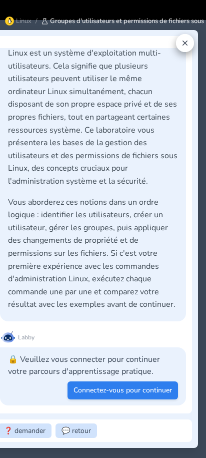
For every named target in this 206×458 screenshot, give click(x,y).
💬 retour (76, 430)
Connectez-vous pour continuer (123, 390)
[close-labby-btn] (185, 43)
